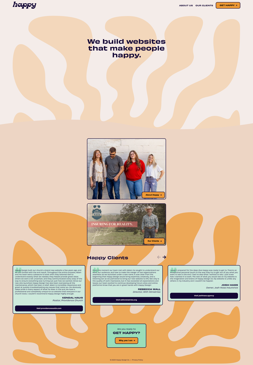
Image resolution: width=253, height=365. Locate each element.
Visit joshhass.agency (204, 295)
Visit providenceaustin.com (49, 308)
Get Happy (227, 5)
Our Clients (204, 5)
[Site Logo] (24, 5)
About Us (186, 5)
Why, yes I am (125, 340)
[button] (159, 257)
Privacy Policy (137, 360)
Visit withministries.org (126, 300)
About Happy (152, 195)
